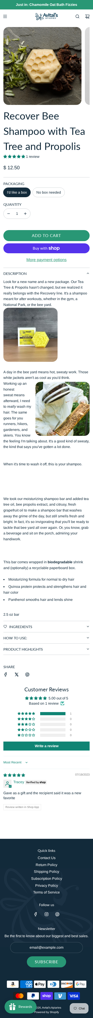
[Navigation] (5, 16)
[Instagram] (46, 914)
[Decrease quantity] (9, 214)
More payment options (46, 260)
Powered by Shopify (46, 1012)
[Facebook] (36, 914)
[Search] (77, 16)
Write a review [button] (46, 746)
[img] (14, 775)
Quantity (12, 204)
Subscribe (46, 961)
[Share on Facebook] (6, 675)
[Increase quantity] (25, 214)
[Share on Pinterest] (27, 675)
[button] (14, 156)
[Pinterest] (57, 914)
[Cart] (87, 16)
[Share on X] (16, 675)
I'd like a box (17, 192)
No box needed (48, 192)
